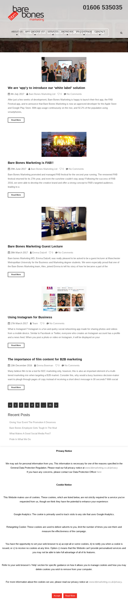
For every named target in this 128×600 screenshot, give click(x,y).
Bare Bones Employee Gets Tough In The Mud (33, 428)
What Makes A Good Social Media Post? (30, 433)
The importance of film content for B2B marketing (45, 359)
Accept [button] (57, 596)
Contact (100, 31)
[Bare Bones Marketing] (26, 13)
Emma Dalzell (39, 252)
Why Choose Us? (35, 31)
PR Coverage (84, 31)
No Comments (74, 94)
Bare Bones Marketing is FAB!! (31, 162)
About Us (16, 31)
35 (50, 405)
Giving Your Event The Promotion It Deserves (32, 422)
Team (35, 323)
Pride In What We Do (20, 439)
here (99, 472)
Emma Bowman (45, 365)
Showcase (67, 31)
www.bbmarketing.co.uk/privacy (101, 467)
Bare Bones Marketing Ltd (42, 94)
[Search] (121, 33)
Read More (16, 120)
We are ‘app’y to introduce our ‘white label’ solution (46, 88)
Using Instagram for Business (30, 317)
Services (53, 31)
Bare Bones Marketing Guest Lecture (35, 246)
